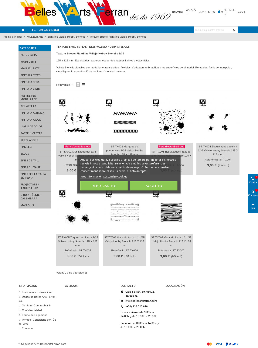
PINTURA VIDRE (30, 89)
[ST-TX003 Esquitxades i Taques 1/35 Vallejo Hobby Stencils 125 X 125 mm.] (171, 118)
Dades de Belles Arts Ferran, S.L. (37, 298)
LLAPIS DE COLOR (31, 126)
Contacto (27, 328)
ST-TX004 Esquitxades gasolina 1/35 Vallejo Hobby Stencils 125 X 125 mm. (218, 150)
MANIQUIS (27, 205)
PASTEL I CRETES (31, 133)
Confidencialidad (32, 310)
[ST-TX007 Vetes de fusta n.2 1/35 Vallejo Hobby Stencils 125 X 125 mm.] (171, 209)
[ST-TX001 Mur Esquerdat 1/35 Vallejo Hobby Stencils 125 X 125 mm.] (77, 118)
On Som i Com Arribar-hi (36, 305)
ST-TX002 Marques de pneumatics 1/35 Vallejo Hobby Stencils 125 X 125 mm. (124, 150)
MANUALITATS (30, 68)
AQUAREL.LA (28, 106)
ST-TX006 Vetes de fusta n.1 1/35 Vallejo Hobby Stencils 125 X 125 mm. (124, 241)
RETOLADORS (29, 140)
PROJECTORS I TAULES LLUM (30, 186)
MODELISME (28, 61)
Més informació (90, 176)
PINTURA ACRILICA (32, 113)
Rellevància (63, 84)
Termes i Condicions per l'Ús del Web (37, 321)
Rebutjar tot (104, 186)
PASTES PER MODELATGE (29, 97)
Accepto (154, 186)
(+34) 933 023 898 (136, 306)
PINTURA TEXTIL (31, 75)
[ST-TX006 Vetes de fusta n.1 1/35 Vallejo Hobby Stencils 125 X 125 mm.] (124, 209)
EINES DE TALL (30, 160)
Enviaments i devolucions (37, 292)
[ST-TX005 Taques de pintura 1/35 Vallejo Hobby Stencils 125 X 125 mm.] (77, 209)
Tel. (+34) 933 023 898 (44, 30)
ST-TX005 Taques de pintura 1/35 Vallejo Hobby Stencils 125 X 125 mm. (78, 241)
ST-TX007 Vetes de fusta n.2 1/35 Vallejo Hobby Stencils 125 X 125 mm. (171, 241)
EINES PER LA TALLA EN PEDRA (33, 175)
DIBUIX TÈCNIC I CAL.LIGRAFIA (31, 196)
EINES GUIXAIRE (31, 167)
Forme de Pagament (34, 314)
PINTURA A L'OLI (31, 119)
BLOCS (25, 153)
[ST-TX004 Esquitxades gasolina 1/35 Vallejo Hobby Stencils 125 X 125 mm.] (217, 118)
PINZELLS (26, 147)
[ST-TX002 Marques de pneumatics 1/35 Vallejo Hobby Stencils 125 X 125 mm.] (124, 118)
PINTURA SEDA (30, 82)
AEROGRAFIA (29, 55)
